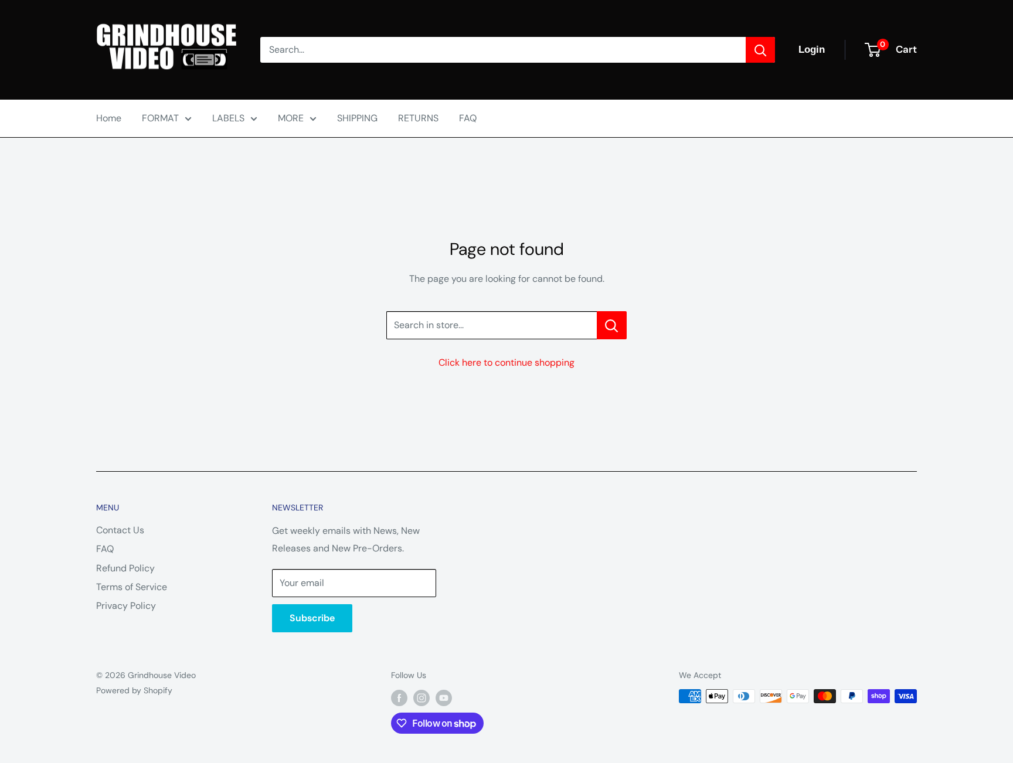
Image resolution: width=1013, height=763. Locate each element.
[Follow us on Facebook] (399, 697)
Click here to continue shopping (506, 362)
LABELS (228, 118)
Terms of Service (131, 587)
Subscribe (312, 618)
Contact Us (120, 530)
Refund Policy (125, 568)
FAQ (468, 118)
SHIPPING (357, 118)
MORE (291, 118)
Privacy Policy (126, 606)
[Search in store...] (612, 325)
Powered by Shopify (134, 690)
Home (108, 118)
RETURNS (418, 118)
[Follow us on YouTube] (444, 697)
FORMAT (160, 118)
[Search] (760, 50)
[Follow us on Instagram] (421, 697)
